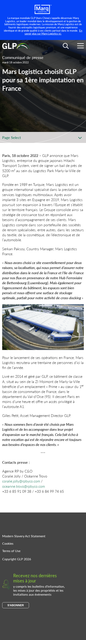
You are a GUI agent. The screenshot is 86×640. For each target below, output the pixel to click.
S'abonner (15, 605)
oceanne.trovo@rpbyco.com (23, 486)
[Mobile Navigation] (80, 46)
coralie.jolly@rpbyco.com (21, 481)
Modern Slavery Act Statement (23, 536)
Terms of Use (11, 550)
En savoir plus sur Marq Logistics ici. (53, 32)
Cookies (7, 543)
